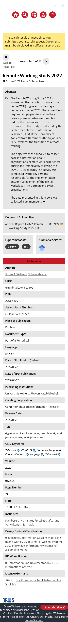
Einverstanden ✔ (54, 607)
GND (18, 450)
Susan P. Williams (17, 81)
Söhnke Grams (38, 81)
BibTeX (12, 246)
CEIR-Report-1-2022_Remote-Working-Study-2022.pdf (27, 226)
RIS (26, 246)
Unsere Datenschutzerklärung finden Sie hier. (46, 618)
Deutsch (54, 5)
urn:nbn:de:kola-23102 (19, 287)
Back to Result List (9, 65)
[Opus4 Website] (8, 601)
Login (62, 5)
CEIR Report (12, 314)
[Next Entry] (46, 61)
